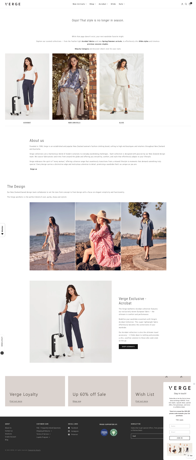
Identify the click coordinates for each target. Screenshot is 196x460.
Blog (6, 440)
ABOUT (7, 424)
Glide (113, 4)
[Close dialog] (194, 384)
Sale (121, 4)
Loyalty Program (42, 437)
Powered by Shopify (34, 450)
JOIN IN (180, 438)
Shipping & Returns (43, 431)
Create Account (10, 437)
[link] (179, 449)
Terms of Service (43, 434)
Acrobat (102, 4)
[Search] (186, 4)
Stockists (8, 434)
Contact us (9, 431)
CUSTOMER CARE (42, 424)
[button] (128, 346)
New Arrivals (79, 4)
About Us (8, 428)
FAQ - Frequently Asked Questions (49, 428)
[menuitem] (79, 4)
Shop (92, 4)
